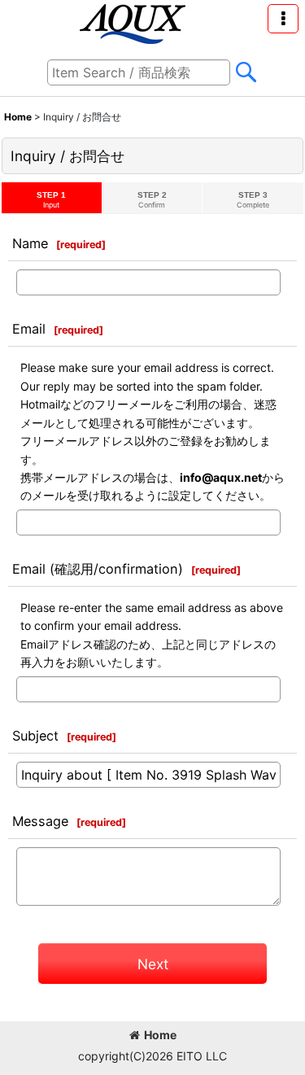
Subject (35, 736)
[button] (283, 18)
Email (29, 329)
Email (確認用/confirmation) (97, 569)
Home (160, 1035)
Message (40, 821)
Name (30, 243)
